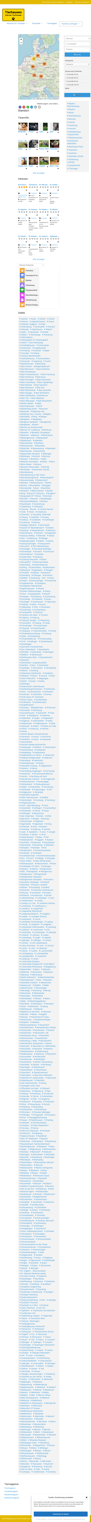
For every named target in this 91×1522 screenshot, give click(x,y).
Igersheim (25, 819)
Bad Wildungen (28, 401)
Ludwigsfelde (41, 953)
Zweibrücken (39, 1472)
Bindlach (39, 443)
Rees (51, 1146)
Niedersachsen (75, 138)
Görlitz (24, 681)
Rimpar (34, 1173)
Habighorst (33, 715)
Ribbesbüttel (27, 1168)
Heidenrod (49, 755)
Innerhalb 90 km (72, 81)
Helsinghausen (27, 763)
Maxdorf (48, 980)
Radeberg (37, 1133)
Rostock (50, 1186)
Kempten (25, 848)
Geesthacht (43, 649)
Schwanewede (27, 1239)
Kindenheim (26, 850)
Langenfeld (37, 908)
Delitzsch (51, 530)
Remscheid (37, 1154)
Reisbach (47, 1152)
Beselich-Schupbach (40, 432)
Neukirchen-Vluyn (29, 1035)
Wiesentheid (40, 1435)
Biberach (25, 435)
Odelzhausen (27, 1080)
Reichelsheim (49, 1149)
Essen (48, 599)
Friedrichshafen (39, 631)
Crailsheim (36, 520)
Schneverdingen (41, 1218)
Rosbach (43, 1178)
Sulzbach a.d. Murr (29, 1305)
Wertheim (42, 1421)
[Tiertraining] (22, 285)
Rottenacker (42, 1191)
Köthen (24, 887)
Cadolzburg (38, 504)
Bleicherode (26, 451)
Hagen (36, 718)
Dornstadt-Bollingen (42, 549)
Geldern (24, 655)
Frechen (44, 615)
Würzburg (37, 1466)
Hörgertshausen (28, 803)
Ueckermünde (27, 1350)
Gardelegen (26, 644)
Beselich (25, 432)
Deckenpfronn (37, 530)
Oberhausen (41, 1070)
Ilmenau (45, 819)
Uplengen (25, 1363)
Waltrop (37, 1390)
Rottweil (38, 1194)
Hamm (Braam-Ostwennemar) (34, 734)
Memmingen (41, 988)
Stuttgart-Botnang (29, 1295)
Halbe (49, 721)
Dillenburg (32, 538)
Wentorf (50, 1416)
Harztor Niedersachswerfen (33, 744)
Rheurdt (39, 1165)
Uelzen (49, 1350)
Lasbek (24, 916)
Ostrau (35, 1096)
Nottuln (35, 1064)
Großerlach (26, 702)
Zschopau (25, 1472)
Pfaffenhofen (27, 1109)
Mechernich (45, 982)
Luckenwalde (46, 951)
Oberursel (51, 1078)
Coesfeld (34, 517)
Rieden (24, 1170)
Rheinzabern (26, 1165)
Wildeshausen (27, 1437)
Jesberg (24, 834)
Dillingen (44, 538)
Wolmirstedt (26, 1458)
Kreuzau (24, 893)
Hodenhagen (39, 789)
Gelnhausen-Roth (29, 657)
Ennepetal (41, 583)
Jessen (34, 834)
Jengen (51, 832)
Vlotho (24, 1379)
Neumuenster (27, 1038)
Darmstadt (44, 525)
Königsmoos (26, 874)
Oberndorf (25, 1072)
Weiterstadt (26, 1416)
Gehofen (25, 652)
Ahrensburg (26, 327)
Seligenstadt (26, 1255)
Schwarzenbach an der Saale (34, 1244)
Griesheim (48, 692)
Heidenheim (39, 752)
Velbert (40, 1366)
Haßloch (38, 747)
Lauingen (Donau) (38, 916)
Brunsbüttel (26, 488)
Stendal (24, 1284)
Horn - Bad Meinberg (30, 805)
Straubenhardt (27, 1289)
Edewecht (25, 570)
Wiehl (37, 1432)
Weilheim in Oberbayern (31, 1403)
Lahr (51, 898)
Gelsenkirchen (46, 657)
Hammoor (25, 737)
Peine (23, 1104)
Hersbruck (25, 774)
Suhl (43, 1300)
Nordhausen (26, 1059)
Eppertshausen (28, 588)
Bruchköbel (35, 485)
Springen (34, 1268)
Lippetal (47, 937)
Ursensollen (37, 1363)
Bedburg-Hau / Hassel (31, 414)
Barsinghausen (27, 406)
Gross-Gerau (27, 700)
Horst (45, 805)
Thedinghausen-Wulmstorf (33, 1326)
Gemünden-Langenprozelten (34, 663)
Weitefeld (38, 1414)
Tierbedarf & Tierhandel (32, 275)
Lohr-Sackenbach (39, 943)
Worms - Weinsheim (30, 1461)
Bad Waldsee (38, 398)
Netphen (25, 1022)
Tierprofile (36, 23)
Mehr (67, 88)
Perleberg (25, 1107)
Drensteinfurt (27, 554)
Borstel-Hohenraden (30, 467)
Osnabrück (48, 1093)
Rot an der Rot (27, 1189)
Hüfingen (37, 808)
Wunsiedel (37, 1464)
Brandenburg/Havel (30, 477)
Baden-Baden (27, 403)
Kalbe (39, 837)
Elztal (51, 578)
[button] (86, 1497)
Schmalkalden (27, 1215)
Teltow (24, 1318)
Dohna (50, 541)
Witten (33, 1448)
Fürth (23, 641)
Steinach (38, 1281)
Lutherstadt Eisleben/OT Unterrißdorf (37, 964)
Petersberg (37, 1107)
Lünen (35, 959)
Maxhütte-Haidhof (29, 982)
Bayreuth (25, 411)
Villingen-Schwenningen (32, 1374)
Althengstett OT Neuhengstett (34, 340)
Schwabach (26, 1234)
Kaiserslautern (27, 837)
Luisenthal (41, 956)
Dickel (51, 536)
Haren (36, 739)
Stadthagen (26, 1279)
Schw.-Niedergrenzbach (32, 1231)
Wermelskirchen (28, 1421)
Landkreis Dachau (46, 903)
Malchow (25, 972)
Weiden (24, 1395)
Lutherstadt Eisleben (30, 961)
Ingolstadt (38, 824)
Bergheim (25, 419)
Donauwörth (44, 544)
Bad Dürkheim (43, 369)
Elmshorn (48, 575)
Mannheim (37, 972)
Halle (52, 723)
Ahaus (51, 321)
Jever (43, 834)
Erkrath (46, 594)
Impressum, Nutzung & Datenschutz (74, 1519)
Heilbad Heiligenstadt (31, 758)
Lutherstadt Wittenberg (31, 967)
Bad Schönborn (42, 393)
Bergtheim (25, 425)
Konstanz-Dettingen (30, 882)
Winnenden (26, 1445)
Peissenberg (34, 1104)
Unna (30, 1355)
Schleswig (45, 1210)
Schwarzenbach (28, 1242)
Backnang (40, 364)
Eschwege (25, 599)
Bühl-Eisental (37, 491)
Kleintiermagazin (11, 1498)
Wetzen (37, 1429)
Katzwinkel (26, 845)
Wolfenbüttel (42, 1453)
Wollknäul (22, 132)
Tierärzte (44, 193)
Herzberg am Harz (38, 776)
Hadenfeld (26, 718)
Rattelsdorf (38, 1141)
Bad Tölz (25, 398)
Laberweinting (27, 898)
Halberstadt (26, 723)
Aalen (33, 319)
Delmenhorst (26, 533)
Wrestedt (25, 1464)
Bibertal (35, 435)
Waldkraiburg (41, 1384)
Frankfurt (38, 612)
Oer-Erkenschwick (29, 1083)
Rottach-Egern (27, 1191)
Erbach (40, 588)
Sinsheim (34, 1263)
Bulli (51, 132)
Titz (32, 1334)
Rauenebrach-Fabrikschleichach (35, 1144)
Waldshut (40, 1387)
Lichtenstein (39, 932)
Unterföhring (44, 1358)
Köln (23, 871)
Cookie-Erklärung (41, 1519)
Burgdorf (51, 493)
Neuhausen (39, 1030)
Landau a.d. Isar (28, 903)
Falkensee (51, 602)
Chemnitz (25, 514)
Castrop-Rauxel (46, 509)
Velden (50, 1366)
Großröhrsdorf (27, 705)
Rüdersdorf (50, 1194)
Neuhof (50, 1030)
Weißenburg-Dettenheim (32, 1411)
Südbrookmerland (29, 1297)
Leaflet (34, 99)
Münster (24, 1014)
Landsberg (26, 906)
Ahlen (42, 324)
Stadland (42, 1276)
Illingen (35, 819)
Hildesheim (35, 787)
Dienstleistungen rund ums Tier (32, 295)
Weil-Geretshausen (29, 1398)
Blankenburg (38, 448)
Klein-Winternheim (42, 861)
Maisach (46, 969)
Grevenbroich (34, 692)
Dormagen (25, 549)
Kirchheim (37, 853)
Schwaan (49, 1231)
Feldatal (24, 604)
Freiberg (25, 618)
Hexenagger (43, 781)
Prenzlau (25, 1128)
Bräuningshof (47, 477)
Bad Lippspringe (45, 382)
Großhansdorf (40, 702)
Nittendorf (51, 1054)
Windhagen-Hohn (29, 1443)
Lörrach (50, 945)
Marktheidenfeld (46, 977)
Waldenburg (26, 1384)
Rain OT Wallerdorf (29, 1138)
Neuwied (37, 1049)
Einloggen (69, 2)
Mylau (34, 1014)
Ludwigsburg (27, 953)
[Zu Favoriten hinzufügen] (27, 134)
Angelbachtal (40, 348)
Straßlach (46, 1284)
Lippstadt (25, 940)
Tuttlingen (37, 1342)
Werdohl (39, 1419)
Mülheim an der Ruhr (30, 1012)
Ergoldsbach (35, 594)
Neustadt (25, 1046)
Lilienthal (52, 932)
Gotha (42, 681)
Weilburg (25, 1400)
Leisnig (24, 924)
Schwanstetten (44, 1239)
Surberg (44, 1305)
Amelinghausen (28, 345)
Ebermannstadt (41, 562)
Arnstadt (25, 353)
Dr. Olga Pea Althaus (25, 209)
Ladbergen (42, 898)
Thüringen (73, 168)
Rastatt (44, 1138)
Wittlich (37, 1451)
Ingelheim (39, 821)
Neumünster (41, 1038)
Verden (33, 1369)
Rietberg (25, 1173)
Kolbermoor (46, 869)
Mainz (37, 969)
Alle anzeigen (39, 173)
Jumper (42, 166)
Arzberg (35, 353)
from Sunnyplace (24, 185)
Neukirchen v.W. (41, 1033)
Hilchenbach (26, 784)
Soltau (34, 1265)
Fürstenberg (34, 636)
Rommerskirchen (28, 1178)
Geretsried (43, 665)
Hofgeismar (26, 792)
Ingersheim (26, 824)
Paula (20, 149)
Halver (24, 729)
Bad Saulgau (26, 393)
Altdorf (24, 335)
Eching (24, 567)
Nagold (43, 1014)
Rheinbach (26, 1160)
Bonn (52, 462)
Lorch (41, 945)
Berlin (35, 425)
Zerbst (46, 1469)
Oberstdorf (26, 1075)
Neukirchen (26, 1033)
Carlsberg (38, 506)
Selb (41, 1252)
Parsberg (37, 1101)
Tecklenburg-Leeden (30, 1316)
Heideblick (41, 750)
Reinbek (24, 1152)
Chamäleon (54, 149)
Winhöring (44, 1443)
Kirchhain (25, 853)
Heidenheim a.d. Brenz (31, 755)
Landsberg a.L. (40, 906)
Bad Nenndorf (27, 388)
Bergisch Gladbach (29, 422)
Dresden (40, 554)
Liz (30, 149)
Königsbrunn (46, 871)
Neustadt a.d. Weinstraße (43, 1046)
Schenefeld (41, 1207)
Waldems (38, 1382)
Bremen (24, 483)
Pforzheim (25, 1112)
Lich (48, 930)
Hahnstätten (38, 721)
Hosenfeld (25, 808)
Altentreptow (27, 337)
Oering (43, 1083)
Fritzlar (52, 631)
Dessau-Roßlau (28, 536)
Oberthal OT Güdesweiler (32, 1078)
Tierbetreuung (31, 300)
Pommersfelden (39, 1123)
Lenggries (46, 924)
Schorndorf (40, 1228)
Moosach (49, 1004)
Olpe (48, 1091)
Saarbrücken (41, 1199)
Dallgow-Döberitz (29, 525)
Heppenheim (46, 766)
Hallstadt (25, 726)
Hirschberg (48, 787)
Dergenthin (51, 533)
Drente (71, 122)
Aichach (51, 327)
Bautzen (44, 409)
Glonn (34, 676)
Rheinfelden (26, 1162)
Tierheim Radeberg (36, 185)
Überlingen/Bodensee (31, 1347)
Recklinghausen (28, 1146)
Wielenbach (48, 1432)
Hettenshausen (28, 781)
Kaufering (38, 845)
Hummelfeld (50, 808)
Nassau (24, 1017)
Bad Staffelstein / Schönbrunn (34, 395)
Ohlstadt (45, 1088)
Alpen (23, 332)
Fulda (23, 636)
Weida (46, 1392)
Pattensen (49, 1101)
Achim (51, 319)
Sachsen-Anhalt (75, 156)
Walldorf (52, 1387)
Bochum (46, 456)
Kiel (44, 848)
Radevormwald (28, 1136)
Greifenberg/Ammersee (31, 689)
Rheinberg (38, 1160)
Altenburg (47, 335)
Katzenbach (48, 842)
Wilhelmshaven (43, 1437)
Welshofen (39, 1416)
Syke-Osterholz (28, 1308)
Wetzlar (46, 1429)
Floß (35, 607)
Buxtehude (26, 504)
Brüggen (47, 485)
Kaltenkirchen (27, 840)
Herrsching (49, 771)
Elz (44, 578)
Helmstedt (38, 760)
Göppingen (43, 678)
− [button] (21, 42)
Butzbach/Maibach (29, 501)
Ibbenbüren (38, 813)
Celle (23, 512)
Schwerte (25, 1250)
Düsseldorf (26, 562)
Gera (33, 665)
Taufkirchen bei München (43, 1310)
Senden (38, 1255)
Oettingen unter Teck (30, 1086)
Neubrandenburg (28, 1025)
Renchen (25, 1157)
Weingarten (50, 1403)
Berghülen (37, 419)
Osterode (25, 1096)
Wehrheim (35, 1392)
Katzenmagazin (11, 1494)
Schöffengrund (27, 1221)
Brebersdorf (42, 480)
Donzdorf (25, 546)
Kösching (25, 885)
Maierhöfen (26, 969)
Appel (46, 350)
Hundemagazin (11, 1491)
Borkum (38, 464)
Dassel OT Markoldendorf (32, 528)
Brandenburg (27, 472)
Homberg (38, 800)
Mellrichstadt (27, 988)
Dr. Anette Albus (56, 185)
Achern (42, 319)
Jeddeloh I (33, 832)
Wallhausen (26, 1390)
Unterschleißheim (29, 1361)
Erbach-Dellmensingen (31, 591)
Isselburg (36, 829)
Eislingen (37, 575)
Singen (24, 1263)
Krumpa (47, 893)
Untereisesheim (28, 1358)
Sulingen (52, 1300)
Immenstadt (26, 821)
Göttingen (25, 684)
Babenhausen (27, 364)
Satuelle (24, 1205)
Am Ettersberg (36, 342)
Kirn (23, 858)
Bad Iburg (40, 377)
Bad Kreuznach (44, 379)
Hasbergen (26, 747)
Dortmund (49, 551)
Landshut (25, 908)
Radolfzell (41, 1136)
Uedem (39, 1350)
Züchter (23, 197)
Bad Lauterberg (28, 382)
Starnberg (39, 1279)
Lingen (37, 937)
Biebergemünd (27, 438)
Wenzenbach (27, 1419)
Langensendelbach (29, 914)
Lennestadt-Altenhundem (32, 927)
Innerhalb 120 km (73, 85)
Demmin (39, 533)
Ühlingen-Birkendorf (40, 1353)
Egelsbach (37, 570)
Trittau (40, 1340)
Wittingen (43, 1448)
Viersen (36, 1371)
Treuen (24, 1340)
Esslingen (25, 602)
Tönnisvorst (36, 1337)
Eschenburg (49, 596)
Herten (24, 776)
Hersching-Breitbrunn (43, 774)
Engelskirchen (27, 583)
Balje (38, 403)
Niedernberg (42, 1051)
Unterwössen (45, 1361)
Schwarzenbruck (28, 1247)
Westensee (26, 1424)
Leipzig (49, 922)
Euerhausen (37, 602)
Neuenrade (26, 1030)
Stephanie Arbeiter (57, 236)
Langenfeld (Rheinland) (31, 911)
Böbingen (46, 454)
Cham (31, 512)
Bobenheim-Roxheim (30, 454)
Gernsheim (37, 668)
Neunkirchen (45, 1041)
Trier (32, 1340)
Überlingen (26, 1345)
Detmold (41, 536)
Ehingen (49, 570)
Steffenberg (26, 1281)
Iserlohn (43, 826)
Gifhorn (24, 670)
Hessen (72, 128)
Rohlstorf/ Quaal (41, 1176)
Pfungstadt (38, 1115)
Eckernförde (35, 567)
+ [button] (21, 39)
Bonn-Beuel (26, 464)
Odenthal (40, 1080)
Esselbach (38, 599)
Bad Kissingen (27, 379)
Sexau (38, 1258)
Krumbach (36, 893)
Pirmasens (50, 1115)
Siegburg (48, 1258)
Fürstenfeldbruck (28, 639)
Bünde (49, 491)
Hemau (40, 763)
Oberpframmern (40, 1072)
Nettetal (35, 1022)
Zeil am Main (27, 1469)
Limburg (35, 935)
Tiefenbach (39, 1329)
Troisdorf (50, 1340)
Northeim (25, 1064)
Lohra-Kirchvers (28, 945)
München (46, 1012)
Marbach (48, 972)
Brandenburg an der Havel (33, 475)
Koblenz (24, 869)
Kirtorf (30, 858)
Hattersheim (50, 747)
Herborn (24, 768)
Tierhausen (26, 1332)
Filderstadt (26, 607)
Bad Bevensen (27, 369)
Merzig (47, 990)
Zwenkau (51, 1472)
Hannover (46, 737)
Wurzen (48, 1466)
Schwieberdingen (29, 1252)
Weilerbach (37, 1400)
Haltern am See (49, 726)
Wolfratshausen (28, 1456)
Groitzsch (25, 694)
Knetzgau (46, 866)
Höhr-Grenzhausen (29, 797)
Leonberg (51, 927)
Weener (24, 1392)
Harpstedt (46, 739)
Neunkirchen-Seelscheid (32, 1043)
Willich (24, 1440)
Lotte (32, 948)
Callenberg (26, 506)
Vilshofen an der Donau (31, 1377)
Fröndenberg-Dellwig (30, 633)
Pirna (23, 1117)
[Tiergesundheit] (22, 290)
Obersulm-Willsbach (43, 1075)
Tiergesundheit (31, 290)
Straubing (41, 1289)
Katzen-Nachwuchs (46, 149)
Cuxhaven (25, 522)
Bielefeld (38, 440)
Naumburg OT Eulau (40, 1017)
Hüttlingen (25, 813)
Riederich (34, 1170)
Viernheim (25, 1371)
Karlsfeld (25, 842)
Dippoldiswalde (28, 541)
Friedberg (25, 631)
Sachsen (72, 153)
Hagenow (25, 721)
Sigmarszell (35, 1260)
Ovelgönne (45, 1099)
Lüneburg (25, 959)
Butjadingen (46, 499)
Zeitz (37, 1469)
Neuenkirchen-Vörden (46, 1027)
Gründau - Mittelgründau (32, 707)
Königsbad (33, 871)
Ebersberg (25, 565)
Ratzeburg (51, 1141)
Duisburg (38, 557)
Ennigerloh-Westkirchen (31, 586)
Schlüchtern (37, 1213)
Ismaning (25, 829)
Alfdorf (48, 329)
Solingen (25, 1265)
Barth (39, 406)
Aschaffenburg (27, 358)
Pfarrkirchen (41, 1109)
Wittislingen (26, 1451)
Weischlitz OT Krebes (30, 1408)
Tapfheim (25, 1310)
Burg (23, 493)
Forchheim (45, 607)
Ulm (23, 1355)
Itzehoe (46, 829)
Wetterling (39, 1427)
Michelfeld (38, 996)
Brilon (48, 483)
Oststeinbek (47, 1096)
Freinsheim (26, 623)
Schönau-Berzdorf (45, 1221)
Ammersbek (43, 345)
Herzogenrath (48, 779)
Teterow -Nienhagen (30, 1321)
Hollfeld (44, 797)
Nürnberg (46, 1064)
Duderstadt (26, 557)
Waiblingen (26, 1382)
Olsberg (24, 1093)
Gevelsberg (50, 668)
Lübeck (24, 951)
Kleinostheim (42, 863)
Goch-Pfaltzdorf (28, 678)
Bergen (43, 417)
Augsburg (37, 361)
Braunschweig (27, 480)
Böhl (44, 459)
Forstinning (26, 610)
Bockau (24, 459)
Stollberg (35, 1284)
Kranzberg (35, 887)
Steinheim (50, 1281)
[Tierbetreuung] (22, 299)
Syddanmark (74, 165)
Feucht (42, 604)
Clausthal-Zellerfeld (41, 514)
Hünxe (37, 811)
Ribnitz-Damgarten (44, 1168)
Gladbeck (48, 673)
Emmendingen (36, 581)
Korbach (45, 882)
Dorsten (38, 551)
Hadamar (45, 715)
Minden (37, 998)
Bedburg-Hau (38, 411)
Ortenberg (36, 1093)
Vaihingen (50, 1363)
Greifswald (50, 689)
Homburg (50, 800)
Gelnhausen (36, 655)
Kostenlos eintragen (69, 24)
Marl (39, 980)
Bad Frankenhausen (30, 374)
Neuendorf (44, 1025)
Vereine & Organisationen (32, 305)
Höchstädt (25, 789)
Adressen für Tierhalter (16, 23)
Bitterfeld (25, 448)
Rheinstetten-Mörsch (44, 1162)
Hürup (46, 811)
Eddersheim (49, 567)
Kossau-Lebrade (39, 885)
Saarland (72, 150)
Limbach (25, 935)
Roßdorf (47, 1183)
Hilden (24, 787)
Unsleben (39, 1355)
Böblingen (25, 456)
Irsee (34, 826)
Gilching (34, 670)
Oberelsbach (27, 1070)
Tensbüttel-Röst (37, 1318)
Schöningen (38, 1226)
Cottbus (24, 520)
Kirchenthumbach (42, 850)
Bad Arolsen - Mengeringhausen (35, 366)
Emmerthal (51, 581)
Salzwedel (37, 1202)
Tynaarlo (48, 1342)
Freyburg (25, 628)
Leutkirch (25, 930)
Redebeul (42, 1146)
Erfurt (23, 594)
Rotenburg (41, 1189)
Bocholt (36, 456)
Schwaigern (39, 1234)
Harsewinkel (26, 742)
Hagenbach (47, 718)
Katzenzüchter (22, 195)
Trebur (47, 1337)
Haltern (35, 726)
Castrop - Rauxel (28, 509)
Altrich (24, 342)
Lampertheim (27, 900)
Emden (24, 581)
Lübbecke (42, 948)
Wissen (24, 1448)
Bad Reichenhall (28, 390)
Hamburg (34, 729)
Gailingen (32, 641)
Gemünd (25, 660)
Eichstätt (25, 573)
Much (23, 1006)
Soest (44, 1263)
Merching (36, 990)
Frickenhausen (38, 628)
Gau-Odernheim (28, 649)
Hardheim (25, 739)
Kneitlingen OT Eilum (30, 866)
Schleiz (34, 1210)
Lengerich (34, 924)
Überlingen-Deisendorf (44, 1345)
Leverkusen (37, 930)
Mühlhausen (26, 1009)
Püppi (31, 166)
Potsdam (25, 1125)
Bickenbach (47, 435)
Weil (32, 1395)
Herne (34, 768)
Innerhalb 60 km (72, 78)
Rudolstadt (26, 1197)
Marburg (25, 975)
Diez (23, 538)
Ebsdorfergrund (40, 565)
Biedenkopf (42, 438)
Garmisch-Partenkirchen (32, 647)
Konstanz (49, 879)
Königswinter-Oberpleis (31, 879)
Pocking (49, 1120)
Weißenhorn (26, 1414)
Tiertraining (30, 285)
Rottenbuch (26, 1194)
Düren (43, 559)
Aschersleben (43, 358)
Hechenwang (27, 750)
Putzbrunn (25, 1133)
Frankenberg (39, 610)
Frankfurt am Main (29, 615)
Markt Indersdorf (28, 977)
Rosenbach (26, 1181)
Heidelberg (26, 752)
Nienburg (39, 1054)
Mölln (23, 1001)
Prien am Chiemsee (29, 1131)
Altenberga (35, 335)
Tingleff (24, 1334)
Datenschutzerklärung (55, 1519)
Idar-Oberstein (27, 816)
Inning (48, 824)
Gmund (43, 676)
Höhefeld (38, 792)
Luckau (33, 951)
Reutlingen (49, 1157)
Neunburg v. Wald (29, 1041)
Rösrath (37, 1183)
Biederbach (26, 440)
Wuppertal (25, 1466)
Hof (50, 789)
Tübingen (25, 1342)
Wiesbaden (26, 1435)
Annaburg (25, 350)
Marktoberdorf (27, 980)
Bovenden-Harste (41, 469)
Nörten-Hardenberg (43, 1062)
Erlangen (25, 596)
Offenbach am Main (30, 1088)
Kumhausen (37, 895)
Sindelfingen (49, 1260)
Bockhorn (34, 459)
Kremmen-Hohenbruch (42, 890)
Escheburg (37, 596)
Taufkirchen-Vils (28, 1313)
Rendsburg (37, 1157)
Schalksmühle (37, 1205)
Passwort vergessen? (82, 2)
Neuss (49, 1043)
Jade (23, 832)
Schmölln (40, 1215)
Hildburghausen (42, 784)
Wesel (52, 1421)
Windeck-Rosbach (37, 1440)
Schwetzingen (38, 1250)
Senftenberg (26, 1258)
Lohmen (24, 943)
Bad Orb (40, 388)
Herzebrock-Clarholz (30, 779)
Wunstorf (48, 1464)
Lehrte (37, 919)
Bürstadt (48, 496)
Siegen (24, 1260)
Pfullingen (25, 1115)
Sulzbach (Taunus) (29, 1302)
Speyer (24, 1268)
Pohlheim (25, 1123)
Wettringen (26, 1429)
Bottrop (45, 467)
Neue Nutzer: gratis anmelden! (53, 2)
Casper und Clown (25, 166)
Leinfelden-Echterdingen (32, 922)
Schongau (25, 1226)
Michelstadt (26, 998)
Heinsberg (25, 760)
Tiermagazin (52, 23)
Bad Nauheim (41, 385)
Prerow (35, 1128)
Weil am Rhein (43, 1395)
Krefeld (45, 887)
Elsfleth (24, 578)
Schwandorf (40, 1236)
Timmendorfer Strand (44, 1332)
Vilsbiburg (50, 1374)
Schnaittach (26, 1218)
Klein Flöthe (26, 861)
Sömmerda (45, 1265)
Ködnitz (34, 869)
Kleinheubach (27, 863)
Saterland (49, 1202)
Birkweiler (40, 446)
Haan (51, 713)
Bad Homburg (27, 377)
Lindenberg (26, 937)
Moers (47, 998)
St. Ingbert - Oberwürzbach (33, 1271)
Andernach (26, 348)
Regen (24, 1149)
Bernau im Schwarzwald (32, 427)
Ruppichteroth (40, 1197)
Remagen (25, 1154)
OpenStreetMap (47, 99)
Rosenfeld (38, 1181)
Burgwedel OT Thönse (31, 496)
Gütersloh (41, 713)
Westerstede (40, 1424)
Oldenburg (38, 1091)
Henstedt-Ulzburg (29, 766)
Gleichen (25, 676)
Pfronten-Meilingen (41, 1112)
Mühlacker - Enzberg (38, 1006)
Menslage (25, 990)
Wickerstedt (26, 1432)
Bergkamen (46, 422)
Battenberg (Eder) (29, 409)
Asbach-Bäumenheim (30, 356)
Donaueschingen (28, 544)
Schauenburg (27, 1207)
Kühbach (25, 895)
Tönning (24, 1337)
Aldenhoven (37, 329)
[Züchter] (22, 280)
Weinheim (25, 1406)
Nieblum (49, 1049)
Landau (39, 900)
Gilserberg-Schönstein (31, 673)
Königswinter (40, 874)
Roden (44, 1173)
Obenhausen (39, 1067)
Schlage (24, 1210)
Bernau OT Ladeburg (30, 430)
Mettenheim (38, 993)
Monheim (25, 1004)
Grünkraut (50, 707)
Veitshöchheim (27, 1366)
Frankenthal (26, 612)
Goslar (33, 681)
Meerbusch (26, 985)
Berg (35, 417)
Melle (46, 985)
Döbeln (40, 541)
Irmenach (25, 826)
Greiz (23, 692)
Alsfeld (45, 332)
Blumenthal (39, 451)
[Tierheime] (22, 270)
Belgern (47, 414)
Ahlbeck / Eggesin (29, 324)
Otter (34, 1099)
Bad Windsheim (44, 401)
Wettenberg (26, 1427)
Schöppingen (27, 1228)
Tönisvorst (42, 1334)
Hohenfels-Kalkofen (30, 795)
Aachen (24, 319)
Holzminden (26, 800)
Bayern (71, 109)
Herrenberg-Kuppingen (31, 771)
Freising (37, 623)
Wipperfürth (39, 1445)
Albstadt (25, 329)
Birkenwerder (27, 446)
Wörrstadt (46, 1461)
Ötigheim (25, 1099)
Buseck (34, 499)
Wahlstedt (48, 1379)
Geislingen (49, 652)
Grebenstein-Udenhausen (32, 686)
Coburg (24, 517)
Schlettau (25, 1213)
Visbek (48, 1377)
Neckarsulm (26, 1019)
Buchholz (46, 488)
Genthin (24, 665)
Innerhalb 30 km (72, 74)
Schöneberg (40, 1223)
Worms (37, 1458)
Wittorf (47, 1451)
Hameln (44, 729)
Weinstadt (37, 1406)
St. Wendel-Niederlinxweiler (33, 1273)
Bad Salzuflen (44, 390)
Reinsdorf (35, 1152)
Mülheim (39, 1009)
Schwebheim (45, 1247)
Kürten (48, 895)
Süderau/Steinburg (29, 1300)
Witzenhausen (27, 1453)
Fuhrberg (47, 633)
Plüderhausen (36, 1120)
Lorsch (24, 948)
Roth (51, 1189)
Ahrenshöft (39, 327)
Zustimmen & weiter (61, 1514)
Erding (47, 591)
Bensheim (25, 417)
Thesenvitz (26, 1329)
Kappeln (40, 840)
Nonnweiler (26, 1056)
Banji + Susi (54, 166)
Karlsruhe (36, 842)
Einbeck (35, 573)
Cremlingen (48, 520)
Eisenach (46, 573)
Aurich (48, 361)
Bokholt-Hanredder (29, 462)
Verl (42, 1369)
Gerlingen (25, 668)
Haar (23, 715)
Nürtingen (25, 1067)
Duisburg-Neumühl (29, 559)
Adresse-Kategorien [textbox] (26, 265)
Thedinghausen (28, 1324)
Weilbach (45, 1398)
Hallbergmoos (40, 723)
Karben (49, 840)
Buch (36, 488)
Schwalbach (26, 1236)
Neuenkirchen (27, 1027)
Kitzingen (50, 858)
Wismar (51, 1445)
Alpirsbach (34, 332)
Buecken (25, 491)
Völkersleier (35, 1379)
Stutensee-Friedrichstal (31, 1292)
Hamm (24, 731)
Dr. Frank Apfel (44, 236)
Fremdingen (26, 625)
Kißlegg (40, 858)
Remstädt (49, 1154)
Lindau (45, 935)
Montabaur (37, 1004)
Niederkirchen (27, 1051)
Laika (41, 132)
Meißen (37, 985)
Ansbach (37, 350)
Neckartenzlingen (42, 1019)
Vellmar (24, 1369)
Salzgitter (25, 1202)
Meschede (25, 993)
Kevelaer (36, 848)
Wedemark (49, 1390)
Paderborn (26, 1101)
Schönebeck (26, 1223)
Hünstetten (26, 811)
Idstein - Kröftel (44, 816)
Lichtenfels (26, 932)
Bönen (44, 462)
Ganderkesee (46, 641)
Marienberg (36, 975)
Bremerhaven (37, 483)
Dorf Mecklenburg (40, 546)
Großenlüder (41, 700)
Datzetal (25, 530)
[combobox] (31, 265)
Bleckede (50, 448)
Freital (47, 623)
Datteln (50, 528)
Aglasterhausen (38, 321)
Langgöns (45, 914)
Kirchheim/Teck (28, 856)
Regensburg (35, 1149)
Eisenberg (25, 575)
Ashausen (25, 361)
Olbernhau (25, 1091)
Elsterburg (35, 578)
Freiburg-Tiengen (29, 620)
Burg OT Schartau (36, 493)
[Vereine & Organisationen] (22, 304)
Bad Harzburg (48, 374)
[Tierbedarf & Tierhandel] (22, 275)
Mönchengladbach (37, 1001)
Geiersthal (36, 652)
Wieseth (52, 1435)
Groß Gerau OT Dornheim (32, 697)
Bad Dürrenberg (28, 372)
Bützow (44, 501)
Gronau (47, 694)
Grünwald (25, 710)
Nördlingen (40, 1059)
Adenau (24, 321)
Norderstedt (39, 1056)
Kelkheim (49, 845)
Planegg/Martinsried (37, 1117)
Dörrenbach (26, 551)
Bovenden (25, 469)
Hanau (36, 737)
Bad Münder (26, 385)
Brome (24, 485)
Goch (52, 676)
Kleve (53, 863)
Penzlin (46, 1104)
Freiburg (35, 618)
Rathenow (25, 1141)
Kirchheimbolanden (46, 856)
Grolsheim (37, 694)
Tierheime (34, 193)
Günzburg (37, 710)
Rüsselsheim (26, 1199)
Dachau (36, 522)
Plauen (24, 1120)
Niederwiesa (26, 1054)
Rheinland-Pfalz (75, 147)
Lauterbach (26, 919)
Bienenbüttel (26, 443)
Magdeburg (50, 967)
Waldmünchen (27, 1387)
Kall (47, 837)
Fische (31, 132)
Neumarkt (44, 1035)
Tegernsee (47, 1316)
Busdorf (24, 499)
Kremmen (25, 890)
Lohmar (47, 940)
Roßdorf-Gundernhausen (32, 1186)
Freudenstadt (40, 625)
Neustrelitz (26, 1049)
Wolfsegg (42, 1456)
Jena (43, 832)
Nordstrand (26, 1062)
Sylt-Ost (41, 1308)
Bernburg (46, 430)
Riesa (44, 1170)
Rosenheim (26, 1183)
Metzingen (25, 996)
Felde (33, 604)
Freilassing (44, 620)
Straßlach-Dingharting (31, 1287)
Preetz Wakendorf (40, 1125)
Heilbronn (47, 758)
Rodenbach (26, 1176)
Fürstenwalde (45, 639)
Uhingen (25, 1353)
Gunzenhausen (28, 713)
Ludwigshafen (27, 956)
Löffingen (36, 940)
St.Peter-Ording (28, 1276)
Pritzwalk (45, 1131)
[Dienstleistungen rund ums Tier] (22, 294)
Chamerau (41, 512)
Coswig (45, 517)
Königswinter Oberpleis (31, 877)
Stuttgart (49, 1292)
